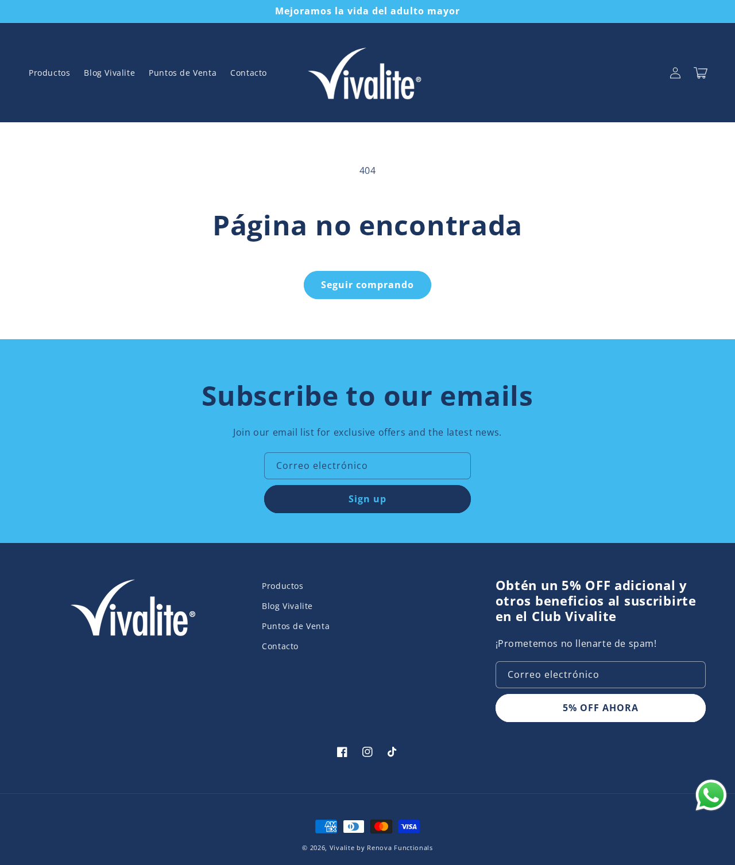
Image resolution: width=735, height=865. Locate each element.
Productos (282, 585)
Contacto (280, 646)
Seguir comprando (367, 284)
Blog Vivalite (287, 605)
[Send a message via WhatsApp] (711, 795)
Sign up (367, 498)
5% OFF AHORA (601, 707)
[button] (700, 73)
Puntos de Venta (296, 625)
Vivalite (342, 847)
